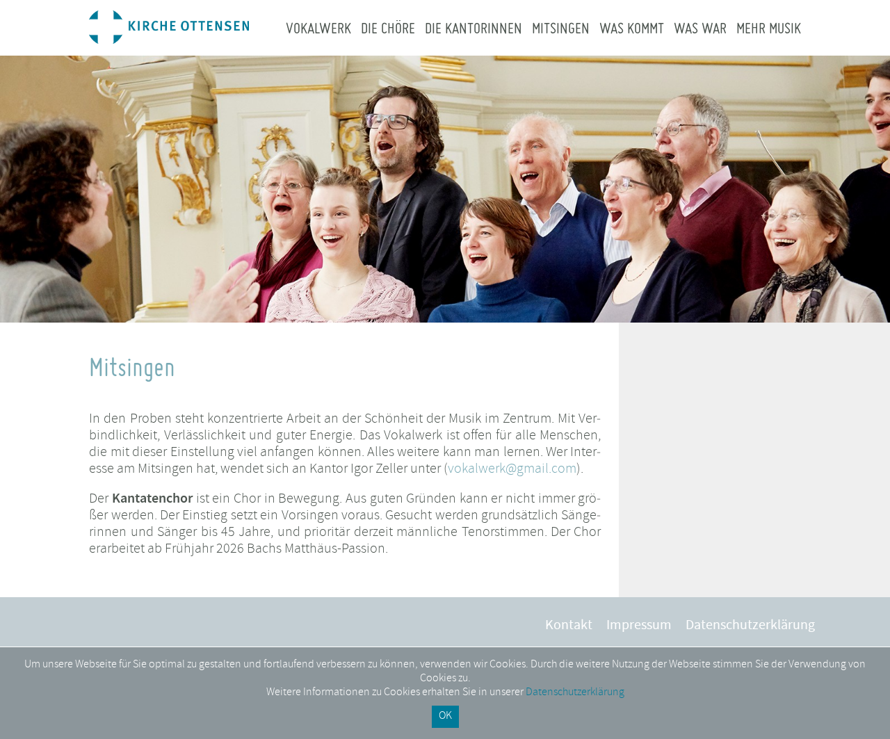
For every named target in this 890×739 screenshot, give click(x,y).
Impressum (639, 626)
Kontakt (568, 626)
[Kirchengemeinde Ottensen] (169, 40)
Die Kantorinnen (473, 28)
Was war (700, 28)
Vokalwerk (318, 28)
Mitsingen (561, 28)
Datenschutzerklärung (750, 626)
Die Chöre (388, 28)
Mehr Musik (768, 28)
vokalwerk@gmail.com (512, 470)
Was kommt (631, 28)
